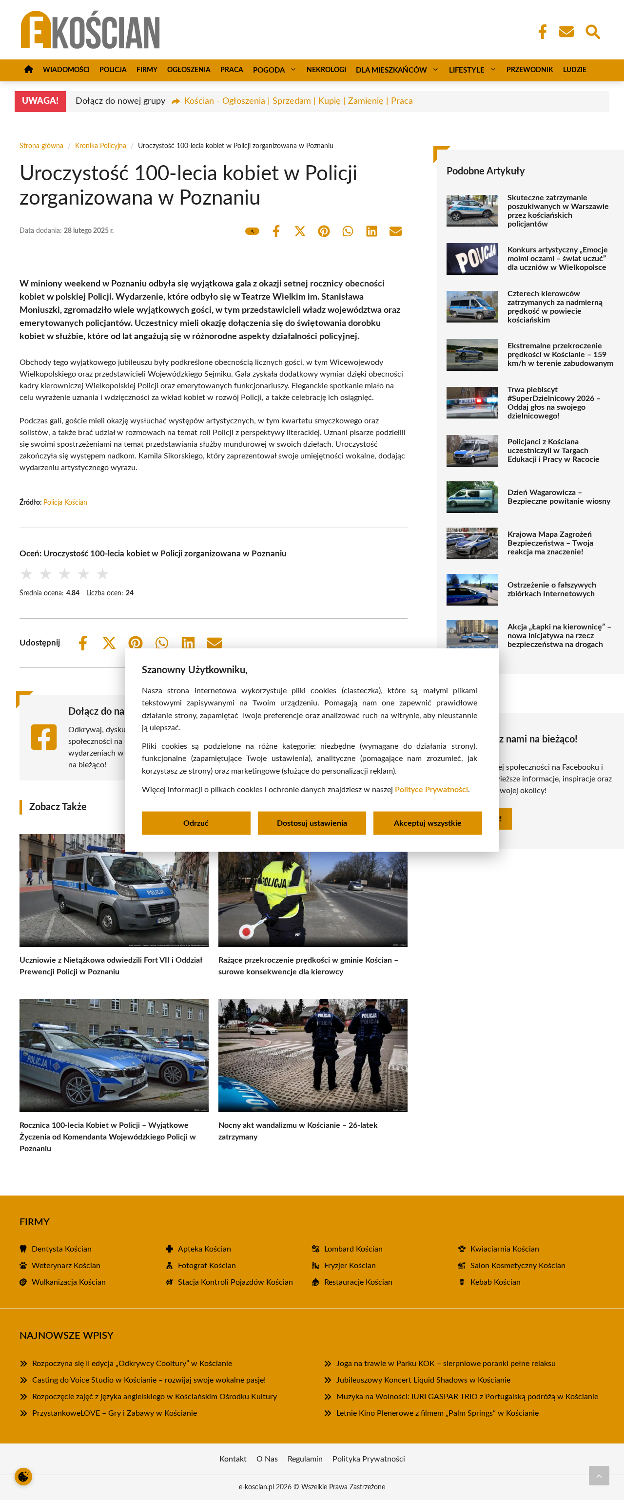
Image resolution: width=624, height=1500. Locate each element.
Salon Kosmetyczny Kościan (518, 1266)
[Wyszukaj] (592, 31)
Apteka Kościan (204, 1249)
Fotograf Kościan (207, 1266)
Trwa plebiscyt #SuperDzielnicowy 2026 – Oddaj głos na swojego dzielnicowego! (554, 403)
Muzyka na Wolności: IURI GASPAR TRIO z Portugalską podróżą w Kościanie (467, 1397)
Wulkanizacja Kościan (69, 1282)
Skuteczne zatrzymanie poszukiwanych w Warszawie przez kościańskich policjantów (558, 211)
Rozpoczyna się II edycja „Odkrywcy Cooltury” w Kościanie (132, 1363)
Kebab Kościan (495, 1282)
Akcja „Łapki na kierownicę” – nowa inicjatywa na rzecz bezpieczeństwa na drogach (559, 635)
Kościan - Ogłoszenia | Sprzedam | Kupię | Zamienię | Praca (298, 101)
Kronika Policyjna (100, 146)
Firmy (146, 70)
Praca (231, 70)
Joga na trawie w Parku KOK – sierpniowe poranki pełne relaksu (446, 1363)
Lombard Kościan (353, 1249)
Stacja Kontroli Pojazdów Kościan (235, 1282)
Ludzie (574, 70)
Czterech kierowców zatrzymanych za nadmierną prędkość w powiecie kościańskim (555, 307)
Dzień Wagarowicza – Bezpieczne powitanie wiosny (558, 497)
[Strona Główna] (29, 70)
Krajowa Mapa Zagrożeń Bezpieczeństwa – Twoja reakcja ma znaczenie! (550, 543)
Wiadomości (66, 70)
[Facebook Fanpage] (539, 31)
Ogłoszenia (189, 70)
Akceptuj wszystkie (428, 823)
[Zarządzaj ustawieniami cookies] (23, 1476)
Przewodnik (530, 70)
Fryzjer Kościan (350, 1266)
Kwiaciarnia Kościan (504, 1249)
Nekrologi (326, 70)
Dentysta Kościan (62, 1249)
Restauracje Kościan (358, 1282)
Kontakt (233, 1459)
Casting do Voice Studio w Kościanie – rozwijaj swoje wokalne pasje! (149, 1380)
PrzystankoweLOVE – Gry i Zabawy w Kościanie (114, 1413)
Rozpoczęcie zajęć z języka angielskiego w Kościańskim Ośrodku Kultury (154, 1397)
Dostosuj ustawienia (312, 823)
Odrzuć (196, 823)
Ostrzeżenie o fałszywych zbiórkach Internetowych (551, 589)
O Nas (267, 1459)
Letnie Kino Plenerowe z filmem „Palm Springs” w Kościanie (437, 1413)
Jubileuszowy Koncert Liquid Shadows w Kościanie (423, 1380)
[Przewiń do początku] (599, 1475)
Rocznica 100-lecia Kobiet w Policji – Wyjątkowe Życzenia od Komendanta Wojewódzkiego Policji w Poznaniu (108, 1137)
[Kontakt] (566, 31)
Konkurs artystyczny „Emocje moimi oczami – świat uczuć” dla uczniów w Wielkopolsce (557, 258)
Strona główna (41, 146)
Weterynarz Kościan (66, 1266)
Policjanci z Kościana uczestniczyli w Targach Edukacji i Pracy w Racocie (553, 450)
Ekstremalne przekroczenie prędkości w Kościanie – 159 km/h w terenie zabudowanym (560, 354)
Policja (113, 70)
